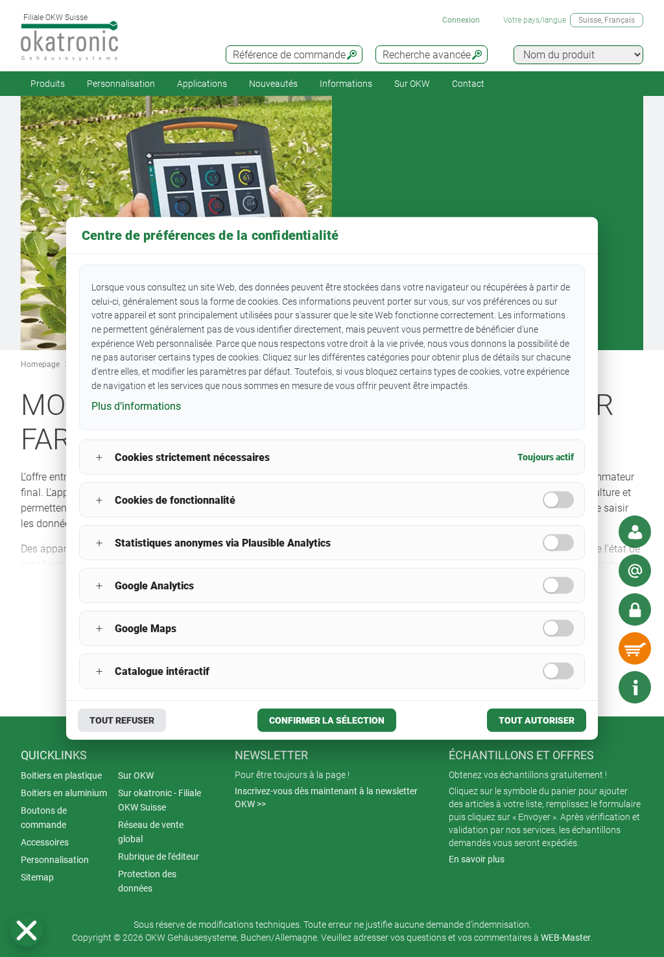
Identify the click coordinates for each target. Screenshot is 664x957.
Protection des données (147, 881)
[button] (26, 930)
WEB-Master (566, 937)
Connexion (461, 20)
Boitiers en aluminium (64, 793)
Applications (202, 83)
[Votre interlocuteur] (635, 531)
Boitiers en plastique (61, 775)
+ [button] (99, 457)
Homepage (40, 364)
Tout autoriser (537, 720)
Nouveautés (273, 83)
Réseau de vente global (151, 832)
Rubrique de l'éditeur (158, 856)
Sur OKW (412, 83)
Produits (47, 83)
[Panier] (635, 648)
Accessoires (45, 842)
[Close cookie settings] (26, 930)
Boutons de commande (44, 817)
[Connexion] (635, 609)
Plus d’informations (136, 405)
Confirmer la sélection (327, 720)
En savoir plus (476, 859)
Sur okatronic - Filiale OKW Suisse (159, 800)
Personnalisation (121, 83)
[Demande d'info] (635, 570)
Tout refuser (121, 720)
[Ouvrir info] (635, 687)
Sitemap (37, 877)
